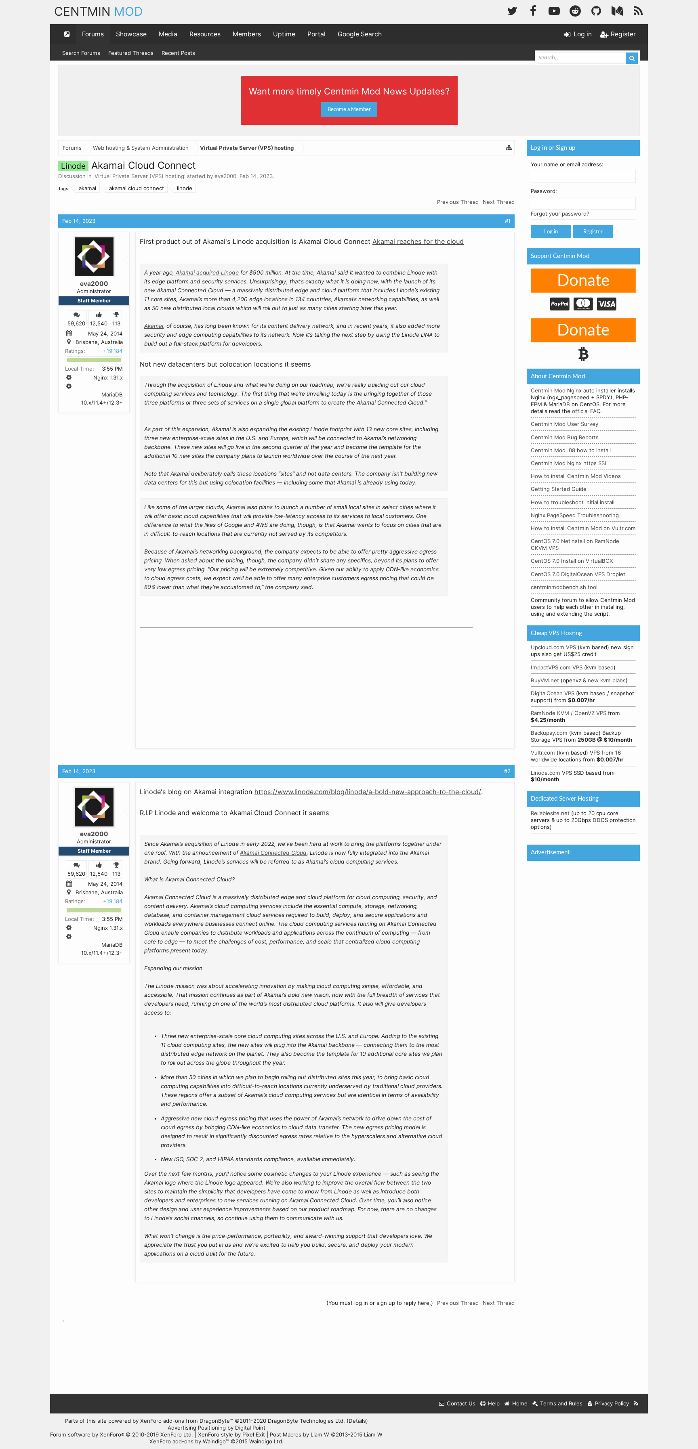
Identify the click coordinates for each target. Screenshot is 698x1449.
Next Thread (499, 202)
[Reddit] (575, 10)
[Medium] (617, 10)
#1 (508, 221)
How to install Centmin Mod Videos (576, 476)
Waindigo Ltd (265, 1441)
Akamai (153, 326)
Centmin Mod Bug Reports (565, 437)
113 (116, 323)
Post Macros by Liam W (326, 1434)
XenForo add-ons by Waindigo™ (189, 1441)
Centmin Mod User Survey (564, 424)
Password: (544, 191)
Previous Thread (458, 202)
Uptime (284, 34)
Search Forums (81, 53)
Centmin (98, 11)
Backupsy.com (549, 733)
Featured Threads (130, 53)
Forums (93, 34)
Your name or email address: (567, 164)
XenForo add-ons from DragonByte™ (186, 1421)
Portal (316, 34)
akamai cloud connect (136, 188)
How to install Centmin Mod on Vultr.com (583, 528)
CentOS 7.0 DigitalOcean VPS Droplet (578, 574)
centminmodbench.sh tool (564, 587)
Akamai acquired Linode (206, 272)
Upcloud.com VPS (553, 647)
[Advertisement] (200, 681)
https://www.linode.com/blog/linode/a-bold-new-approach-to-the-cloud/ (367, 792)
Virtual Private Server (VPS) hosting (139, 176)
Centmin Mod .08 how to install (571, 450)
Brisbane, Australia (99, 342)
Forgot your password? (560, 213)
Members (247, 34)
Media (168, 34)
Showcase (131, 34)
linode (184, 188)
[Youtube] (554, 10)
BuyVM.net (545, 680)
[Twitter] (512, 10)
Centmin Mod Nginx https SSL (569, 463)
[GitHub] (596, 10)
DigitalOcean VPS (552, 693)
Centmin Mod (548, 390)
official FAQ (586, 411)
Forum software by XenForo (121, 1434)
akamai (87, 188)
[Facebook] (533, 10)
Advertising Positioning (197, 1427)
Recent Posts (178, 53)
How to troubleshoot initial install (572, 502)
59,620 (76, 323)
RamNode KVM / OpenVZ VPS (568, 713)
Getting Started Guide (559, 489)
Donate (583, 281)
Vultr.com (543, 752)
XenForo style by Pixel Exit (231, 1434)
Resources (205, 34)
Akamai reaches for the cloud (418, 241)
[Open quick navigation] (67, 34)
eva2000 (225, 176)
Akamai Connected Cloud (273, 852)
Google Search (360, 34)
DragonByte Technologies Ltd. (306, 1421)
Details (357, 1421)
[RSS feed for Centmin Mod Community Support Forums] (636, 1404)
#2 (507, 771)
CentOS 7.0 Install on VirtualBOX (572, 561)
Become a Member (349, 109)
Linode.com (545, 773)
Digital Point (250, 1427)
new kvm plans (607, 680)
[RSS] (638, 10)
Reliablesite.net (550, 813)
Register (593, 232)
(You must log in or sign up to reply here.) (379, 1303)
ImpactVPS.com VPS (556, 667)
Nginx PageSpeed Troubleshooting (575, 515)
